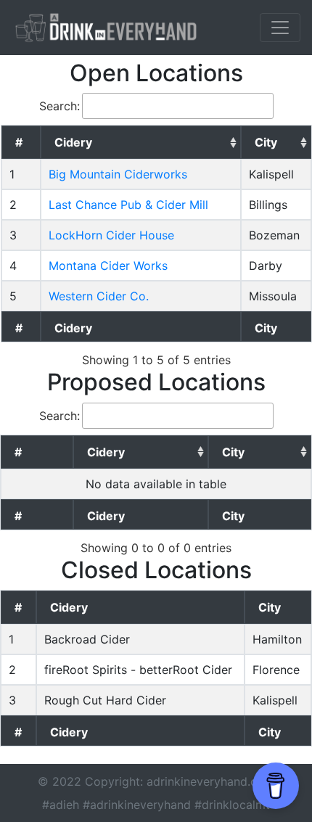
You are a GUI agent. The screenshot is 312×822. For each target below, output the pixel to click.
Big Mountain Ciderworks (118, 174)
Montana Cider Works (108, 265)
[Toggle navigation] (280, 27)
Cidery (73, 142)
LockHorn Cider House (111, 235)
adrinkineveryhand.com (210, 781)
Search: (59, 106)
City (266, 142)
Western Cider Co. (99, 296)
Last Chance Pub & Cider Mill (128, 204)
